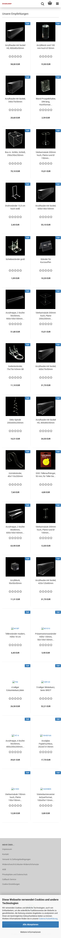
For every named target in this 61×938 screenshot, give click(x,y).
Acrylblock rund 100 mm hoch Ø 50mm (46, 46)
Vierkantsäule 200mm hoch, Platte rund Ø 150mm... (46, 155)
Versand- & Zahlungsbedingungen (16, 859)
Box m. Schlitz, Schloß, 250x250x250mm (15, 153)
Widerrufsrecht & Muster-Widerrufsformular (20, 864)
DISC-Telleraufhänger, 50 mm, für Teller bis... (46, 474)
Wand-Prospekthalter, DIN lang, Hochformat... (46, 102)
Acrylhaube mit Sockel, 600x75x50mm (45, 367)
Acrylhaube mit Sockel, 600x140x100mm (45, 207)
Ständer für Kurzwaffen (45, 260)
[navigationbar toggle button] (57, 3)
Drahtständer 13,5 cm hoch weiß (15, 207)
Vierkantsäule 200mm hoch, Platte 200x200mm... (46, 316)
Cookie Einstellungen (11, 884)
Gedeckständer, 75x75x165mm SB (15, 367)
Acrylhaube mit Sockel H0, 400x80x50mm (46, 421)
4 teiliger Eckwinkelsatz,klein (15, 688)
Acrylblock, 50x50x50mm (15, 581)
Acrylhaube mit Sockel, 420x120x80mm (45, 581)
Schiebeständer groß (15, 259)
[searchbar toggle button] (42, 3)
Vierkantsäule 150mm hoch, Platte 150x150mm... (15, 797)
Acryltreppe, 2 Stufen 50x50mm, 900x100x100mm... (15, 316)
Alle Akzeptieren (30, 924)
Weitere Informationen (30, 932)
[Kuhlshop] (6, 3)
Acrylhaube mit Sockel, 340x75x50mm (15, 100)
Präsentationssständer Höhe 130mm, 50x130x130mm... (45, 637)
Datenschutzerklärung (48, 918)
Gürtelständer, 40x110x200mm (15, 474)
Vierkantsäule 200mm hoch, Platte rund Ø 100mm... (46, 530)
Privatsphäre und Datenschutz (14, 874)
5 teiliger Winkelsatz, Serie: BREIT (45, 688)
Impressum (7, 849)
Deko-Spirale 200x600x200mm (15, 421)
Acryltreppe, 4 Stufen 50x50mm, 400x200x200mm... (15, 744)
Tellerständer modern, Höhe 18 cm (15, 635)
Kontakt (5, 854)
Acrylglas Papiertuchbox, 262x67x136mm (45, 744)
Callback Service (9, 879)
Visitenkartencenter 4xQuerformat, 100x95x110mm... (46, 797)
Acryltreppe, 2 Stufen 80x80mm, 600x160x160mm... (15, 530)
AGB (4, 869)
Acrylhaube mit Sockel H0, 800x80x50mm (15, 46)
